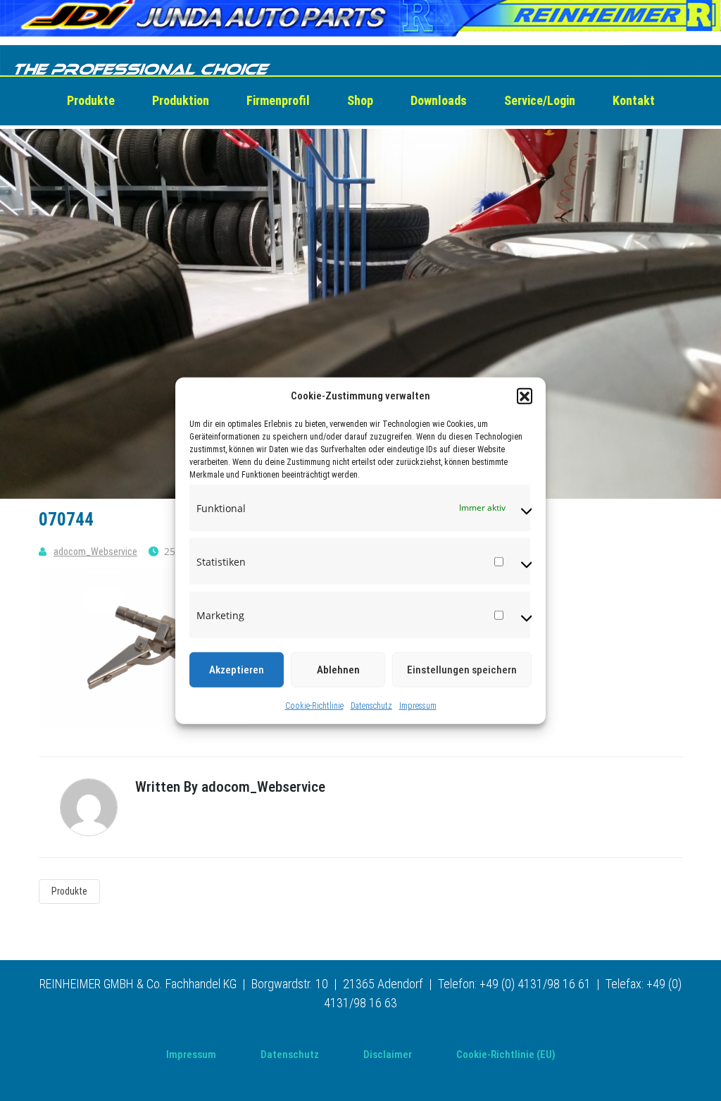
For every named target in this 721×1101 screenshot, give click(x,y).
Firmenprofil (278, 100)
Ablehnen (338, 670)
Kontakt (634, 100)
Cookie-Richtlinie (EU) (506, 1054)
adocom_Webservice (95, 551)
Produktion (180, 100)
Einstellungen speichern (462, 670)
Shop (360, 100)
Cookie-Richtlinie (314, 706)
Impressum (418, 706)
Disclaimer (387, 1054)
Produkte (91, 100)
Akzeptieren (236, 670)
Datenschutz (371, 706)
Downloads (438, 100)
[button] (525, 396)
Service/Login (539, 100)
